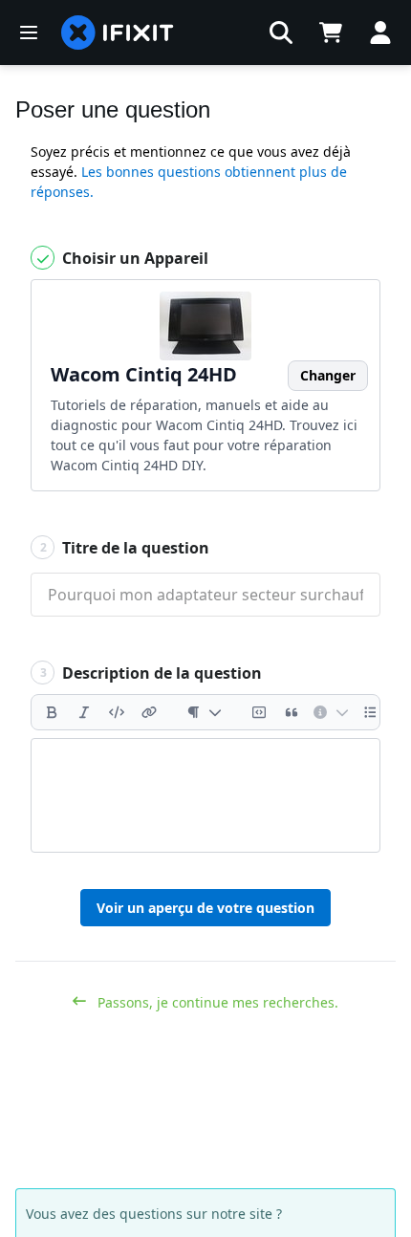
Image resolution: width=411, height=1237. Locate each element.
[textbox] (205, 795)
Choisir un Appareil (133, 258)
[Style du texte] (204, 712)
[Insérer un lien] (149, 712)
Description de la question (151, 673)
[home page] (117, 32)
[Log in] (380, 32)
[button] (281, 32)
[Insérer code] (116, 712)
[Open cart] (331, 32)
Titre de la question (125, 547)
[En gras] (51, 712)
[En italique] (84, 712)
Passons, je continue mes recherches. (216, 1002)
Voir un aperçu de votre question (205, 908)
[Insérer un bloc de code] (259, 712)
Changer (328, 375)
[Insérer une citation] (291, 712)
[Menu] (28, 32)
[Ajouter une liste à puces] (371, 712)
